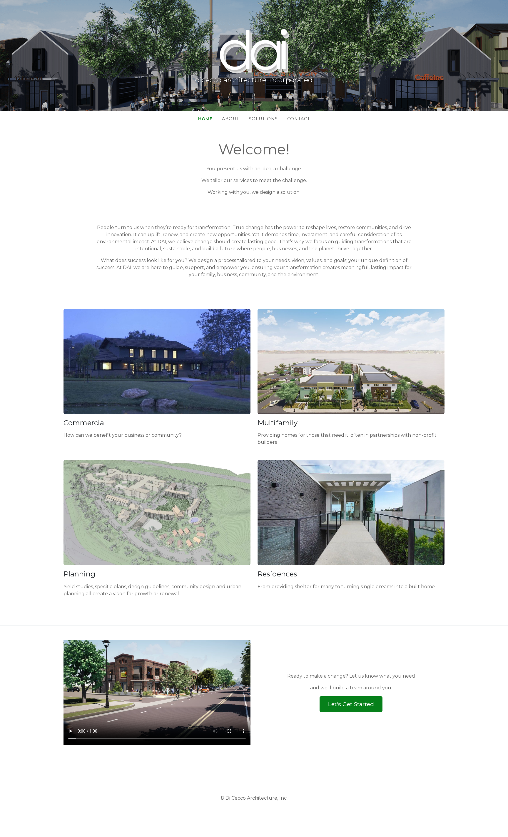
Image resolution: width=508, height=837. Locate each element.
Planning (79, 574)
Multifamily (278, 422)
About (230, 118)
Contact (298, 118)
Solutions (263, 118)
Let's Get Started (351, 704)
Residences (277, 574)
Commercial (84, 422)
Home (205, 118)
